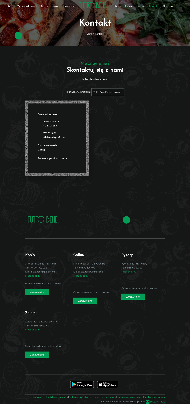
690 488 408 (88, 267)
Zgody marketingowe (105, 396)
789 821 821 (49, 133)
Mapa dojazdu (32, 275)
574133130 (136, 267)
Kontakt (154, 6)
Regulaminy (39, 396)
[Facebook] (18, 35)
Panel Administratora (154, 396)
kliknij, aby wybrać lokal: (78, 91)
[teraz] (49, 150)
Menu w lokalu (49, 6)
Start (10, 6)
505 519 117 (40, 325)
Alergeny (168, 6)
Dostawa (115, 6)
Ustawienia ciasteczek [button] (81, 396)
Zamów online (37, 291)
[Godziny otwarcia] (54, 149)
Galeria (141, 6)
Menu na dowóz (26, 6)
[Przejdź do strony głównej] (92, 5)
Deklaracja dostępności (129, 396)
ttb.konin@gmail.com (54, 137)
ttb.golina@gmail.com (92, 271)
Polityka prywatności (57, 396)
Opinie (129, 6)
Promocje (69, 6)
